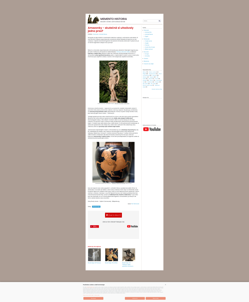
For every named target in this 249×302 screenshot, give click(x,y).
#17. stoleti (153, 83)
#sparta (152, 77)
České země (148, 41)
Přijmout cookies (156, 298)
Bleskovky (146, 61)
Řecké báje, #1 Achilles (111, 263)
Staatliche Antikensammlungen (118, 183)
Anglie (147, 43)
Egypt (146, 36)
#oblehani (149, 82)
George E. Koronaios (119, 103)
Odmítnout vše (134, 298)
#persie (150, 78)
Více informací (93, 298)
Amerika (147, 56)
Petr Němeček (135, 204)
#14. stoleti (145, 83)
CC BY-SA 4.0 (126, 103)
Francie (147, 45)
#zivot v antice (152, 72)
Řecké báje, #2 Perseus (94, 263)
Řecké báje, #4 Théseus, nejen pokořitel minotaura (127, 264)
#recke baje (96, 206)
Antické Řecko (103, 34)
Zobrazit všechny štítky (157, 89)
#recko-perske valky (147, 85)
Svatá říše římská (150, 47)
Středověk (146, 39)
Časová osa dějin (149, 64)
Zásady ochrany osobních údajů (88, 295)
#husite (157, 82)
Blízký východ (149, 49)
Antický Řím (148, 32)
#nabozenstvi (152, 73)
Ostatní (146, 58)
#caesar (145, 80)
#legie (144, 73)
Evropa (147, 54)
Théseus (118, 52)
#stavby (154, 75)
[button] (165, 284)
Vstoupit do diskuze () (114, 215)
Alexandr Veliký (126, 52)
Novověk (146, 52)
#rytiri (156, 78)
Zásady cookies (96, 295)
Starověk (95, 34)
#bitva (144, 72)
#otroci (151, 80)
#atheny (145, 77)
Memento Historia (113, 19)
